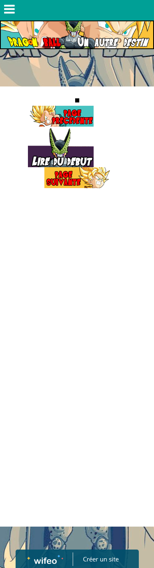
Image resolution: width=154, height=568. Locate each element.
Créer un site (101, 559)
